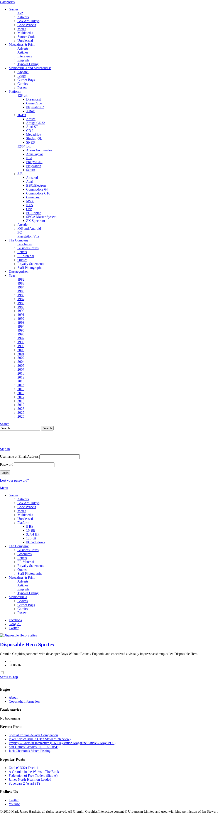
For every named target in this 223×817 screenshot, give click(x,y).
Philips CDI (34, 162)
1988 (20, 303)
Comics (22, 83)
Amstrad (32, 177)
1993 (20, 322)
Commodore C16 (38, 193)
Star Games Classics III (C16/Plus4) (33, 747)
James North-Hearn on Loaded (30, 779)
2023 (20, 408)
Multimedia (25, 33)
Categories (7, 2)
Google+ (15, 624)
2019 (20, 405)
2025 (20, 412)
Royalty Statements (30, 264)
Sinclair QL (34, 138)
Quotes (22, 260)
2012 (20, 377)
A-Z (20, 13)
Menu (4, 488)
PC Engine (33, 213)
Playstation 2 (35, 107)
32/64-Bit (23, 146)
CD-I (29, 130)
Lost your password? (14, 480)
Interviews (24, 56)
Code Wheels (26, 25)
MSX (30, 201)
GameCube (34, 103)
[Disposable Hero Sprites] (18, 635)
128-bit (22, 95)
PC (19, 232)
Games (13, 9)
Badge (21, 76)
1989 (20, 307)
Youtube (14, 804)
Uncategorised (19, 271)
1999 (20, 346)
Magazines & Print (21, 44)
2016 (20, 393)
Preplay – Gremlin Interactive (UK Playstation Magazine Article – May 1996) (62, 743)
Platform (14, 91)
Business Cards (28, 248)
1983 (20, 283)
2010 (20, 373)
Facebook (15, 620)
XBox (30, 111)
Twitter (14, 628)
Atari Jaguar (34, 154)
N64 (29, 158)
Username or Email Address (19, 456)
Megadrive (33, 134)
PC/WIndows (35, 542)
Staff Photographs (29, 268)
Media (21, 29)
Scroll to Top (9, 677)
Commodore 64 (37, 189)
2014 (20, 385)
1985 (20, 291)
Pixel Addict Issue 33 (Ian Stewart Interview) (40, 739)
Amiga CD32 (35, 123)
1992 (20, 318)
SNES (30, 142)
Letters (22, 252)
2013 (20, 381)
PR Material (25, 256)
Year (12, 275)
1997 (20, 338)
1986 (20, 295)
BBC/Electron (36, 185)
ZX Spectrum (35, 221)
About (13, 697)
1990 (20, 311)
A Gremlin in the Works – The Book (34, 771)
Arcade (22, 224)
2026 (20, 416)
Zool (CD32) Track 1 (23, 768)
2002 (20, 358)
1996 (20, 334)
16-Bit (21, 115)
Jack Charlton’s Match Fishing (30, 751)
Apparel (23, 72)
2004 (20, 361)
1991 (20, 314)
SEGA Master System (41, 217)
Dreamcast (33, 99)
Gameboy (33, 197)
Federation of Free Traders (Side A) (33, 775)
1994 (20, 326)
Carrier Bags (26, 80)
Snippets (23, 60)
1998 (20, 342)
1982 (20, 279)
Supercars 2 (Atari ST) (24, 783)
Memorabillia (18, 597)
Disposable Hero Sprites (27, 644)
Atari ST (32, 127)
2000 (20, 350)
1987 (20, 299)
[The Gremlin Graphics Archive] (16, 441)
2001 (20, 354)
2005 (20, 365)
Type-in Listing (28, 64)
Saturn (30, 170)
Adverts (22, 48)
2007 (20, 369)
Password (6, 464)
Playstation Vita (28, 236)
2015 (20, 389)
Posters (22, 87)
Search (4, 424)
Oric (29, 209)
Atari (29, 181)
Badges (22, 601)
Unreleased (25, 40)
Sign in (5, 449)
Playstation (33, 166)
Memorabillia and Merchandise (30, 68)
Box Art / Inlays (28, 21)
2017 (20, 397)
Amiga (30, 119)
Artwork (23, 17)
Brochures (24, 244)
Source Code (26, 37)
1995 (20, 330)
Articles (22, 52)
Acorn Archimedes (39, 150)
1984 (20, 287)
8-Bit (20, 174)
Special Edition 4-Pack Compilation (33, 735)
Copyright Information (24, 701)
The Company (19, 240)
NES (29, 205)
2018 (20, 401)
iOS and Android (29, 228)
